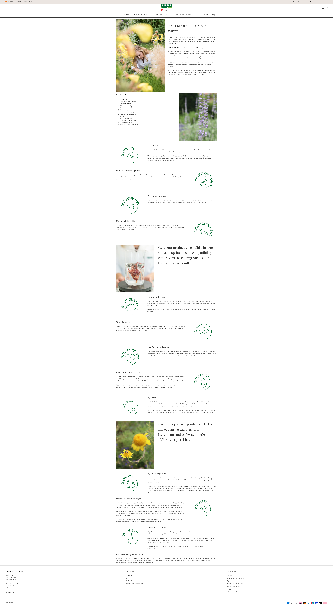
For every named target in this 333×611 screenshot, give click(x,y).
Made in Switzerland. (126, 108)
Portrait (205, 15)
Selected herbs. (124, 99)
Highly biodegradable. (126, 118)
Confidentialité (130, 581)
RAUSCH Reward (232, 592)
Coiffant (168, 15)
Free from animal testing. (127, 112)
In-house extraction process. (128, 101)
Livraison (229, 575)
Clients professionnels (233, 586)
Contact (229, 589)
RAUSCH (12, 602)
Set (198, 15)
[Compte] (322, 8)
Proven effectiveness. (126, 104)
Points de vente (293, 1)
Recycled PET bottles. (126, 122)
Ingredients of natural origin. (128, 120)
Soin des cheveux (140, 15)
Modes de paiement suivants (235, 578)
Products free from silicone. (128, 114)
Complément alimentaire (184, 15)
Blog (213, 15)
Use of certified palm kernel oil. (129, 124)
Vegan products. (124, 110)
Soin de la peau (156, 15)
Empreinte (129, 575)
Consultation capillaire (303, 1)
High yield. (123, 116)
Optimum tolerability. (126, 106)
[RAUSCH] (166, 7)
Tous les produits (124, 15)
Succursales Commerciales (235, 583)
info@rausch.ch (11, 588)
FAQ (311, 1)
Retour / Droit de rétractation (134, 583)
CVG (127, 578)
